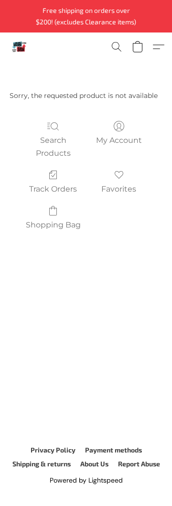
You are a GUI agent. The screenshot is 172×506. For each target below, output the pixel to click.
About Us (94, 464)
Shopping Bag (53, 224)
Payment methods (113, 450)
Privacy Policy (53, 450)
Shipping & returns (41, 464)
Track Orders (53, 189)
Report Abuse (139, 464)
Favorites (118, 189)
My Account (119, 140)
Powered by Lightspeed (86, 480)
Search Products (53, 146)
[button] (20, 46)
